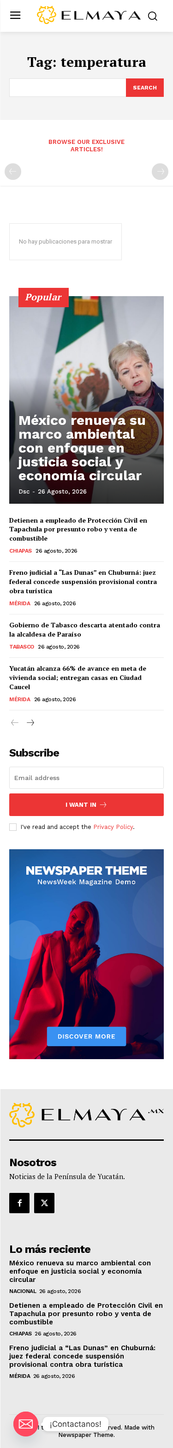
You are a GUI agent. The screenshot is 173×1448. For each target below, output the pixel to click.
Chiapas (20, 551)
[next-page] (30, 723)
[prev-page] (13, 171)
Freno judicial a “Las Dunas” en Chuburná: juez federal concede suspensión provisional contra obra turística (83, 581)
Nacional (22, 1291)
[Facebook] (19, 1203)
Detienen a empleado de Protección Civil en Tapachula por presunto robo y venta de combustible (78, 529)
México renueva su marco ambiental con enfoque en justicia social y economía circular (82, 447)
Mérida (19, 603)
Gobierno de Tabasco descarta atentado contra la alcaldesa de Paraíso (84, 629)
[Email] (25, 1424)
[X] (44, 1203)
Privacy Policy (113, 826)
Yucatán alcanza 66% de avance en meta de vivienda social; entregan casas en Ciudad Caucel (77, 677)
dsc (24, 491)
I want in (81, 804)
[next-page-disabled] (160, 171)
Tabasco (21, 647)
